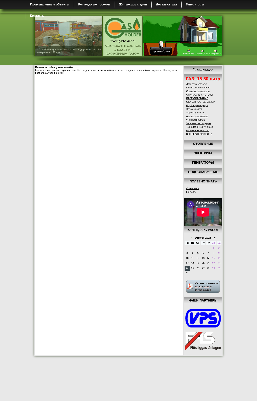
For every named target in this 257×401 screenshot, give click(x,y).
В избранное (215, 52)
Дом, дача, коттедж (196, 84)
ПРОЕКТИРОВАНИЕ (197, 98)
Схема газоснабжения (198, 87)
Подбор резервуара (197, 105)
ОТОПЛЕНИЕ (203, 144)
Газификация (203, 69)
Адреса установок (195, 112)
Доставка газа (166, 4)
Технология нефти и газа (199, 127)
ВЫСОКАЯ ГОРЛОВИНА (199, 134)
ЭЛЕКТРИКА (203, 153)
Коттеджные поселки (94, 4)
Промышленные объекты (49, 4)
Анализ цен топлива (197, 116)
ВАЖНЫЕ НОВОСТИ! (197, 130)
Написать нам (202, 52)
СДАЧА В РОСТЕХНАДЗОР (200, 102)
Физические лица (195, 119)
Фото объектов (194, 109)
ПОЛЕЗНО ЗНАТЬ (203, 181)
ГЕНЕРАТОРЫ (203, 162)
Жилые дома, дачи (133, 4)
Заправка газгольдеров (198, 123)
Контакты (37, 15)
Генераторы (195, 4)
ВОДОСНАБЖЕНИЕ (203, 172)
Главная (188, 52)
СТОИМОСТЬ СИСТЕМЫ (199, 94)
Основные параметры (198, 91)
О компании (192, 188)
